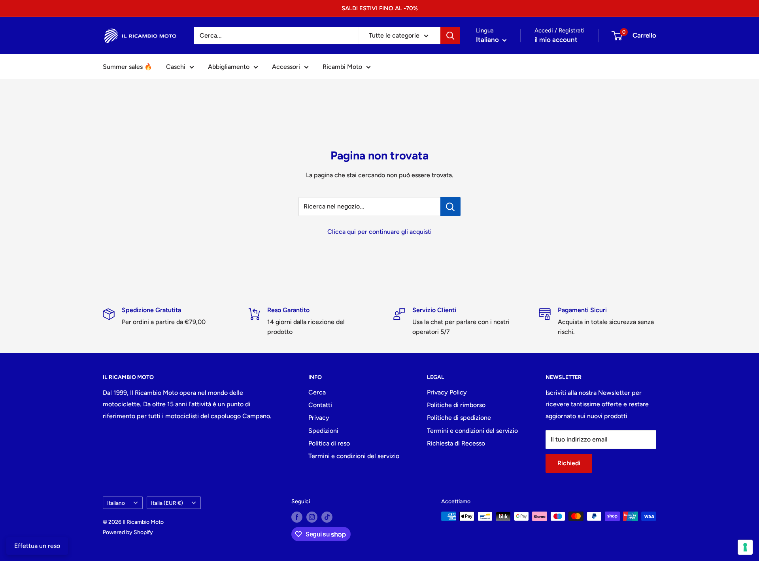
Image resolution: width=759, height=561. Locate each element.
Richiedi (568, 463)
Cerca (317, 392)
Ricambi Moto (342, 66)
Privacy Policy (447, 392)
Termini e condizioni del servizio (353, 456)
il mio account (556, 40)
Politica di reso (329, 443)
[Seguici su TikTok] (326, 517)
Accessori (286, 66)
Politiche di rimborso (456, 405)
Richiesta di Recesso (456, 443)
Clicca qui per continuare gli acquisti (379, 231)
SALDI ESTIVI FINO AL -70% (380, 8)
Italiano (116, 503)
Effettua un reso (37, 546)
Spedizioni (323, 430)
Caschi (175, 66)
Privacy (318, 417)
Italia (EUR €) (167, 503)
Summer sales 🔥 (127, 66)
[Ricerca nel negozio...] (450, 206)
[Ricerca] (450, 35)
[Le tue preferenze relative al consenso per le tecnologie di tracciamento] (745, 547)
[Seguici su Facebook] (296, 517)
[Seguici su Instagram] (311, 517)
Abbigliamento (228, 66)
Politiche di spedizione (459, 417)
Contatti (320, 405)
